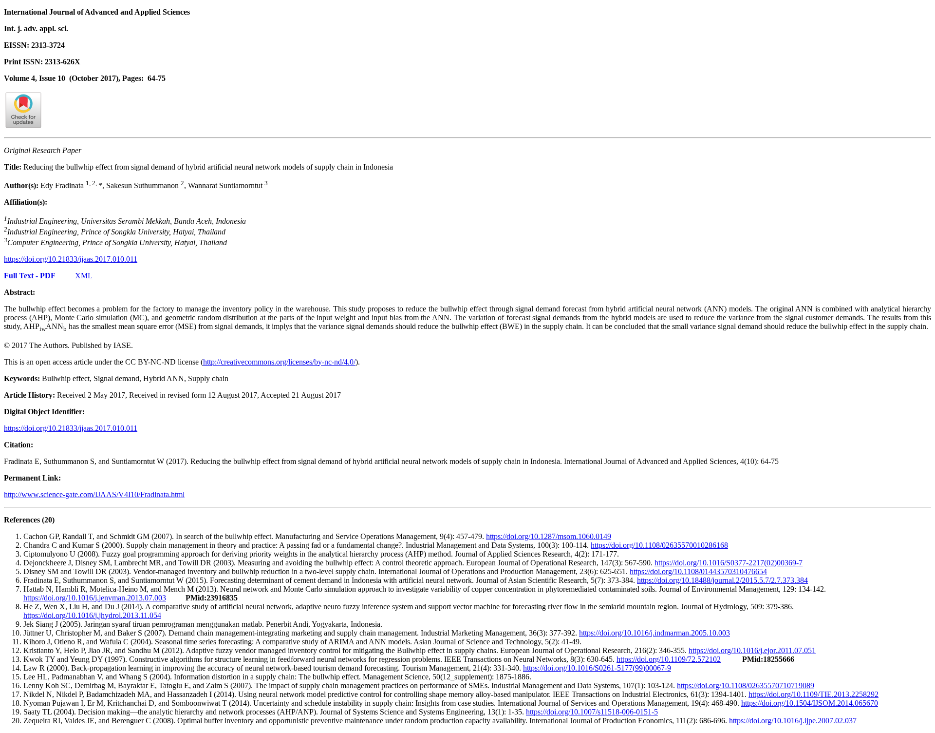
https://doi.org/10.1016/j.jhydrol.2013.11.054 (92, 615)
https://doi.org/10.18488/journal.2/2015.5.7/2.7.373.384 (722, 580)
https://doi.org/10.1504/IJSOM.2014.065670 (809, 703)
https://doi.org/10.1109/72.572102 (669, 659)
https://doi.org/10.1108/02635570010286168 (659, 545)
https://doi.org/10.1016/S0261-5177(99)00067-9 (597, 668)
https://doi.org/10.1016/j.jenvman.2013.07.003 (94, 598)
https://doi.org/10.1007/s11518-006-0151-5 (592, 712)
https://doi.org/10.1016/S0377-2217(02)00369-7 (728, 563)
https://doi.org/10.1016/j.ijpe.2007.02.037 (793, 720)
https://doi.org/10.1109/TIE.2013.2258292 (813, 694)
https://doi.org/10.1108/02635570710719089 (745, 685)
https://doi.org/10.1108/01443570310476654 (698, 571)
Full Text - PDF (30, 275)
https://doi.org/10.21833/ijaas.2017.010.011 (70, 259)
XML (84, 275)
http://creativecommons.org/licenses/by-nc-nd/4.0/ (279, 362)
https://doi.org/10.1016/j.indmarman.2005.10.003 (654, 633)
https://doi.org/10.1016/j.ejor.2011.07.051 (752, 650)
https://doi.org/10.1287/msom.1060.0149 (548, 536)
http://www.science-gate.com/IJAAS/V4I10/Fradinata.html (94, 494)
